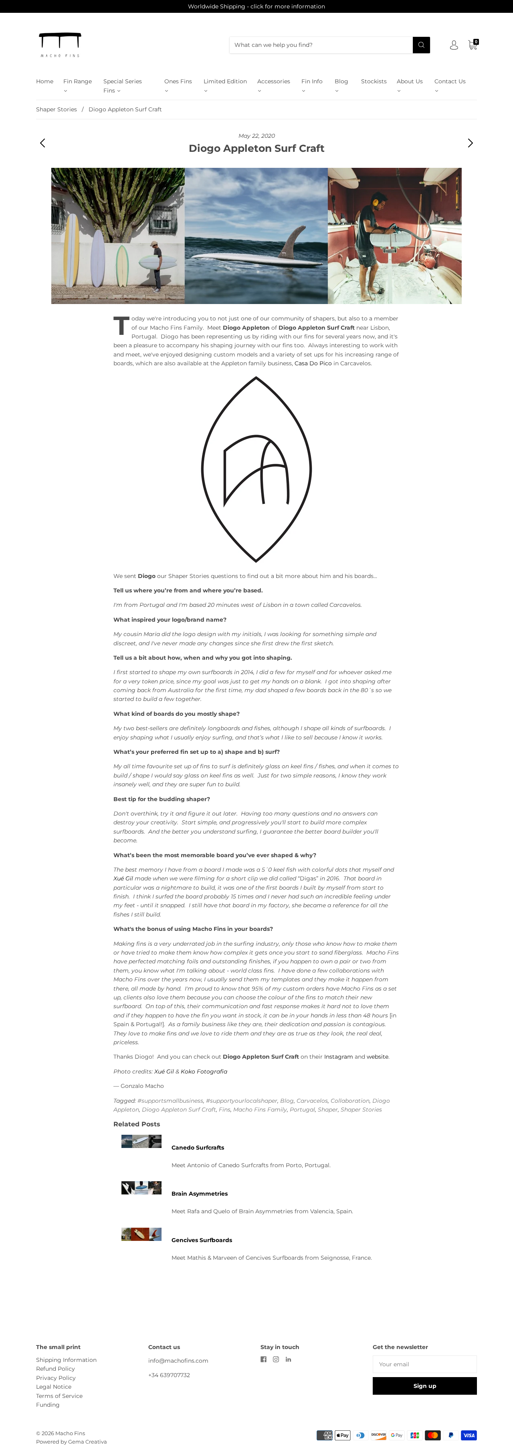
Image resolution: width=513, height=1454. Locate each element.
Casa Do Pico (313, 363)
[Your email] (425, 1364)
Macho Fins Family (260, 1109)
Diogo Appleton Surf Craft (179, 1109)
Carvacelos (312, 1100)
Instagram (338, 1056)
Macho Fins (70, 1433)
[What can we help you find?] (330, 44)
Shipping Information (66, 1359)
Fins (224, 1109)
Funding (48, 1404)
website (377, 1056)
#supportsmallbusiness (170, 1100)
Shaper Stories (56, 109)
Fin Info (312, 81)
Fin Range (77, 81)
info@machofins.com (178, 1360)
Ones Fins (178, 81)
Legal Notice (53, 1386)
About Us (410, 81)
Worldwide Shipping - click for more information (256, 6)
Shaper (328, 1109)
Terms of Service (59, 1396)
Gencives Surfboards (202, 1240)
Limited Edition (225, 81)
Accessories (273, 81)
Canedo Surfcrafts (198, 1147)
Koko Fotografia (204, 1071)
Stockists (374, 81)
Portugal (302, 1109)
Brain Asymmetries (200, 1193)
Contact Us (450, 81)
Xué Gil (123, 878)
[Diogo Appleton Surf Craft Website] (256, 470)
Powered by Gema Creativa (71, 1441)
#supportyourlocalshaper (241, 1100)
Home (44, 81)
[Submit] (421, 45)
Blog (341, 81)
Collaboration (350, 1100)
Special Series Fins (122, 86)
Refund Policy (55, 1368)
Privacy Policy (56, 1378)
